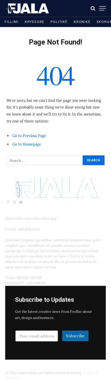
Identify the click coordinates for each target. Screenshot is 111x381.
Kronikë (82, 22)
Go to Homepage (26, 144)
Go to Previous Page (29, 135)
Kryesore (35, 22)
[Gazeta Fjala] (28, 8)
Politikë (59, 22)
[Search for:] (44, 160)
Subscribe (75, 335)
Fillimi (12, 22)
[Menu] (102, 8)
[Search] (93, 8)
